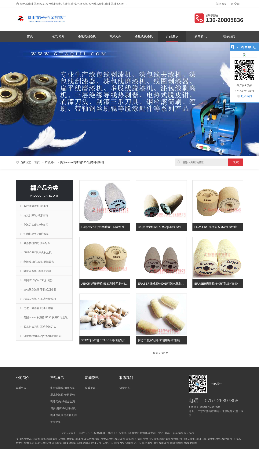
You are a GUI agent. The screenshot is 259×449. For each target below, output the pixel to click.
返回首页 (221, 3)
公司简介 (58, 36)
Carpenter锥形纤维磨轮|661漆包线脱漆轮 (105, 227)
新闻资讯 (201, 36)
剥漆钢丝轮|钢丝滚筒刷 (37, 271)
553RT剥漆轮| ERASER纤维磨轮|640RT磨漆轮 (105, 340)
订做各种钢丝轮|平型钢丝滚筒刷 (42, 335)
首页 (30, 36)
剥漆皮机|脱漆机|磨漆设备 (39, 261)
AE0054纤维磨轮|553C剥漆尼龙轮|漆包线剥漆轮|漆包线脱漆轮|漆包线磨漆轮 (105, 283)
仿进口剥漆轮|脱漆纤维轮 (38, 308)
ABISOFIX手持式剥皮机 (38, 252)
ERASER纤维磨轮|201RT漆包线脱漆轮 (162, 283)
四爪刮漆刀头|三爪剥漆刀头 (40, 326)
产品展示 (172, 36)
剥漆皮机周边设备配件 (37, 243)
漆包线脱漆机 (144, 36)
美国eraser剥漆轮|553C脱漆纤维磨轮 (46, 317)
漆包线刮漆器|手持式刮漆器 (40, 289)
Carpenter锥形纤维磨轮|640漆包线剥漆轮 (162, 227)
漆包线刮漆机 (87, 36)
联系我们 (236, 3)
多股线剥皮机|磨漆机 (36, 206)
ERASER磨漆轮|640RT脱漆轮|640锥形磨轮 (218, 283)
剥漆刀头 (115, 36)
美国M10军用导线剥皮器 (38, 280)
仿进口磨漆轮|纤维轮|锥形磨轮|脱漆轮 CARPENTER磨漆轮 (162, 340)
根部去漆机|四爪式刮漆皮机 (40, 298)
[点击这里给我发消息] (244, 54)
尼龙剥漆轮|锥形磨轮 (36, 215)
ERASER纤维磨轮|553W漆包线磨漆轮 (218, 227)
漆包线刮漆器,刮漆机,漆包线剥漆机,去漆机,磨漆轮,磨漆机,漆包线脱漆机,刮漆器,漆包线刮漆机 (75, 3)
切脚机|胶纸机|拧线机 (36, 233)
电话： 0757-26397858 (213, 400)
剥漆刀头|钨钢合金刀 (36, 224)
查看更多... (22, 387)
